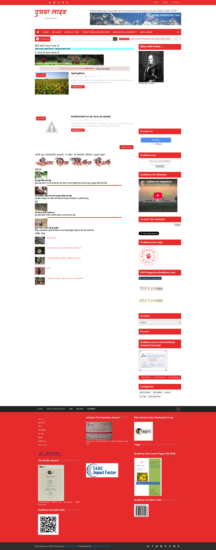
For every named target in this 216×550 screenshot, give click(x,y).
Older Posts (126, 147)
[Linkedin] (41, 2)
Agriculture (72, 32)
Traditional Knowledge (96, 32)
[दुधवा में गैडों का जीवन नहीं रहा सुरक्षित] (41, 222)
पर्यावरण (167, 392)
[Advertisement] (84, 106)
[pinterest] (63, 2)
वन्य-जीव (143, 397)
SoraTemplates (70, 546)
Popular (159, 377)
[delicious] (54, 2)
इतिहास (40, 437)
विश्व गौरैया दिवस (154, 397)
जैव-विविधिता (158, 392)
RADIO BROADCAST (56, 409)
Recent (145, 377)
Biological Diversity (125, 32)
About (165, 2)
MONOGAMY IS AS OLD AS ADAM (91, 116)
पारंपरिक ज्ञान (42, 441)
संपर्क (48, 268)
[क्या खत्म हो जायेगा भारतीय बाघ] (41, 207)
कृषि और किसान (145, 392)
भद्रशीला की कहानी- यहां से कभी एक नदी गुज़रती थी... (66, 278)
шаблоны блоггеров (101, 546)
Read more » (78, 87)
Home (156, 2)
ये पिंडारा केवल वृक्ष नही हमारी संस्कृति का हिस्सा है (64, 248)
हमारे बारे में (79, 409)
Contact (175, 2)
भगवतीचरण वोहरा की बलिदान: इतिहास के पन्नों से (63, 258)
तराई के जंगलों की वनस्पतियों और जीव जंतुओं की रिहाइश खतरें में (135, 39)
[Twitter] (45, 2)
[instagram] (58, 2)
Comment (174, 377)
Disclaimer (146, 32)
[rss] (67, 2)
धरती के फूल (51, 238)
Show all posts (103, 68)
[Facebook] (37, 2)
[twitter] (157, 546)
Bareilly (169, 39)
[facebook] (152, 546)
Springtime (78, 73)
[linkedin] (50, 2)
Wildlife (57, 32)
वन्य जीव (42, 75)
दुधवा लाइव (50, 12)
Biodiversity (108, 39)
